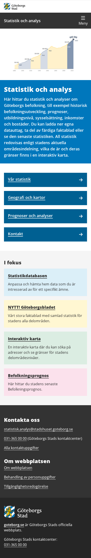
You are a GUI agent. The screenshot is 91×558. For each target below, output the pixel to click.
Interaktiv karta (24, 338)
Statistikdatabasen (27, 275)
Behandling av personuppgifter (30, 477)
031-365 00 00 (15, 544)
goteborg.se (14, 524)
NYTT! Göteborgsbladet (31, 307)
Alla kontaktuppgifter (21, 447)
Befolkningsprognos (28, 375)
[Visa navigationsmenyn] (83, 21)
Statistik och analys (22, 20)
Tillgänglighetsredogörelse (26, 486)
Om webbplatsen (18, 467)
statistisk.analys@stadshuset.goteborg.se (38, 429)
